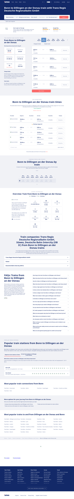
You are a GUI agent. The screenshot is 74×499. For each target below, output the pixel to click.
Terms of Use (23, 495)
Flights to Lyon (34, 474)
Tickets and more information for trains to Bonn (48, 404)
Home (5, 438)
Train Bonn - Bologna (41, 429)
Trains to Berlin (7, 477)
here (47, 151)
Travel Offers (60, 476)
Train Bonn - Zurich (57, 419)
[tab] (37, 43)
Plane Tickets (34, 470)
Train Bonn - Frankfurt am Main (60, 388)
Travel (58, 470)
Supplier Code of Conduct (41, 495)
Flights (20, 2)
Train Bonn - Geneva (57, 421)
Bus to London (21, 477)
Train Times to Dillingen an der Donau (30, 438)
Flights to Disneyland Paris (37, 477)
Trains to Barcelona (8, 479)
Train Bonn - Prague (57, 426)
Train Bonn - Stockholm (26, 429)
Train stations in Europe (62, 472)
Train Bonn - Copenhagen (42, 388)
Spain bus (20, 472)
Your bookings (57, 2)
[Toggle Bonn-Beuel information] (67, 373)
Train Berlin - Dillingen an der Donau (12, 419)
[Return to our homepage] (8, 2)
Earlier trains (14, 147)
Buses (16, 2)
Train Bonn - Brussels (41, 424)
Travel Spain (59, 477)
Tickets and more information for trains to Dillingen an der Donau (19, 406)
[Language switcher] (49, 2)
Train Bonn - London (8, 424)
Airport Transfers (61, 474)
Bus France (20, 474)
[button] (34, 17)
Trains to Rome (7, 472)
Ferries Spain (47, 476)
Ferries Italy (46, 477)
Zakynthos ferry (47, 479)
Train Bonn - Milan (41, 419)
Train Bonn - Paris (8, 390)
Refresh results (36, 110)
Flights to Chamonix (35, 472)
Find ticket (9, 52)
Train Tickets (7, 470)
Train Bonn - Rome (25, 432)
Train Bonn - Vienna (8, 421)
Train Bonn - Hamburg (58, 429)
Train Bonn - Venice (41, 432)
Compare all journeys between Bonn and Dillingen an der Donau (19, 404)
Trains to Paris (7, 474)
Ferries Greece (47, 472)
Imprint (17, 495)
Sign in (68, 2)
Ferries (24, 2)
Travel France (60, 479)
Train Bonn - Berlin (25, 388)
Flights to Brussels (35, 476)
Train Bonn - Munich (8, 432)
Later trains (60, 147)
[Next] (67, 39)
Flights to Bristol (34, 479)
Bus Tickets (20, 470)
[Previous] (19, 176)
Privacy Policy (31, 495)
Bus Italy (19, 476)
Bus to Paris (20, 479)
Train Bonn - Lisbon (25, 424)
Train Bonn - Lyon (24, 421)
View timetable (9, 67)
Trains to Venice (8, 476)
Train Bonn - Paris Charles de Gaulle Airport (46, 426)
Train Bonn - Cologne (8, 426)
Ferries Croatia (47, 474)
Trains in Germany (16, 438)
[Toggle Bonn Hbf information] (67, 368)
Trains (13, 2)
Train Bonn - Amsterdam (9, 388)
